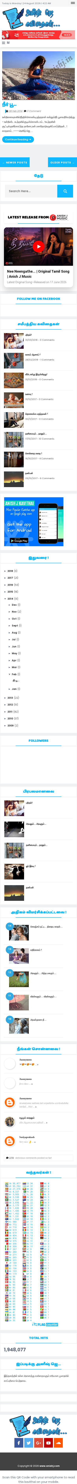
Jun (14, 646)
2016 (10, 585)
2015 (10, 591)
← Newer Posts (14, 162)
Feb (14, 674)
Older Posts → (62, 162)
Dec (14, 604)
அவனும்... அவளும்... (36, 823)
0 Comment (34, 111)
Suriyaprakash (27, 1137)
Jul (14, 639)
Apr (14, 660)
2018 (10, 571)
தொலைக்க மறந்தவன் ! (36, 413)
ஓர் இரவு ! (31, 866)
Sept (15, 625)
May (14, 653)
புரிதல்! (28, 334)
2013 (10, 697)
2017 (10, 577)
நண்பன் (29, 473)
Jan (14, 689)
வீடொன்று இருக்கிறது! (36, 374)
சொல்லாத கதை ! (33, 453)
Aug (14, 632)
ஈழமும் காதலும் (27, 1117)
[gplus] (38, 1443)
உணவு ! (29, 394)
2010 (10, 718)
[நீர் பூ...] (38, 75)
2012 (10, 704)
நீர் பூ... (9, 104)
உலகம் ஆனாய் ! (32, 354)
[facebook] (18, 1443)
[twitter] (28, 1443)
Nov (14, 611)
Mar (14, 667)
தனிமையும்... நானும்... (36, 433)
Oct (14, 618)
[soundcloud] (58, 1443)
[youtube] (48, 1443)
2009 (11, 725)
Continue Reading (17, 139)
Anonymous (25, 1059)
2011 (10, 711)
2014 (10, 598)
